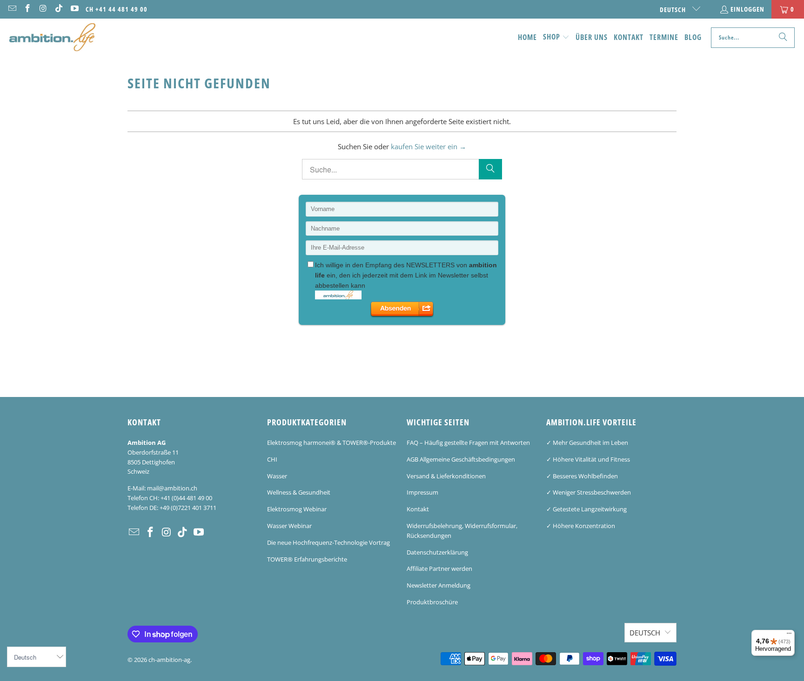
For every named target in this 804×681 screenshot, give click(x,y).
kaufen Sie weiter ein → (428, 146)
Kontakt (418, 509)
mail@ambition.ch (172, 488)
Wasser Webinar (289, 526)
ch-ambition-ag (169, 659)
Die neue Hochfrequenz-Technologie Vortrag (328, 542)
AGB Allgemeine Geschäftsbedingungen (461, 459)
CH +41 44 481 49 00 (116, 9)
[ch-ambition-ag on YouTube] (74, 9)
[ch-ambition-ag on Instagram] (42, 9)
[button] (556, 37)
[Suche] (783, 37)
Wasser (277, 476)
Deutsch (674, 9)
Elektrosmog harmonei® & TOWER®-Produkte (331, 442)
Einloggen (747, 9)
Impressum (422, 492)
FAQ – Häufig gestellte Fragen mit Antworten (468, 442)
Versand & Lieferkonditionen (446, 476)
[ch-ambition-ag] (52, 37)
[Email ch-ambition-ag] (11, 9)
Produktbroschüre (432, 602)
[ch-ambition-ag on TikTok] (58, 9)
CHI (272, 459)
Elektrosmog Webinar (297, 509)
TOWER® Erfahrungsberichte (307, 559)
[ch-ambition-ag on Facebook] (27, 9)
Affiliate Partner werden (439, 568)
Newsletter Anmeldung (438, 585)
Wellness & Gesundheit (298, 492)
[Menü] (789, 635)
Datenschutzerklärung (437, 552)
